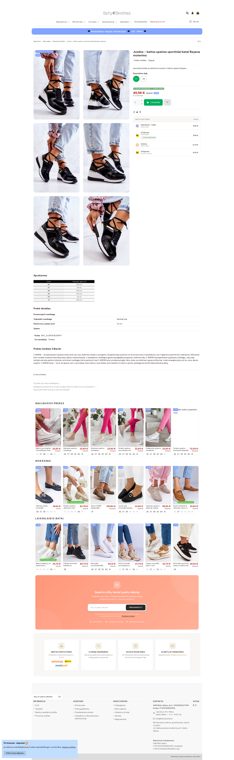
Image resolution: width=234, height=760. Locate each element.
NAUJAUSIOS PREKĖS (49, 403)
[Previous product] (199, 41)
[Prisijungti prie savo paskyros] (192, 13)
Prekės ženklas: (140, 60)
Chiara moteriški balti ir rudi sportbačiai (152, 565)
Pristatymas (80, 705)
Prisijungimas (120, 705)
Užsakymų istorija (122, 712)
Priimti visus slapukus (15, 753)
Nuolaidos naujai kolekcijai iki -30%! (117, 31)
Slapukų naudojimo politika (46, 712)
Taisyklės (39, 709)
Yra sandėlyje (40, 339)
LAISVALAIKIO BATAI (49, 518)
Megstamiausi (120, 719)
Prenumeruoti (135, 607)
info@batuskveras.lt (164, 718)
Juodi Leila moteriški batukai (125, 507)
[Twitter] (137, 112)
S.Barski (151, 60)
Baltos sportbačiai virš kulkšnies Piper (43, 449)
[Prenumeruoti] (59, 696)
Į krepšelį (155, 102)
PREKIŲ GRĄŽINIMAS (186, 756)
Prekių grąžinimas (82, 709)
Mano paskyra (120, 709)
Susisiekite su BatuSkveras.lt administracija (87, 717)
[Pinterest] (140, 112)
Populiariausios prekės (84, 712)
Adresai (118, 716)
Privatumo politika (128, 616)
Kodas (37, 335)
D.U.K (37, 705)
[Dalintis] (134, 112)
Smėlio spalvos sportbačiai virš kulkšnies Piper (124, 450)
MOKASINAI (43, 460)
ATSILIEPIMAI (196, 756)
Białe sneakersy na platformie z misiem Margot (43, 565)
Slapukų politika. (69, 747)
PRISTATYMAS (174, 756)
